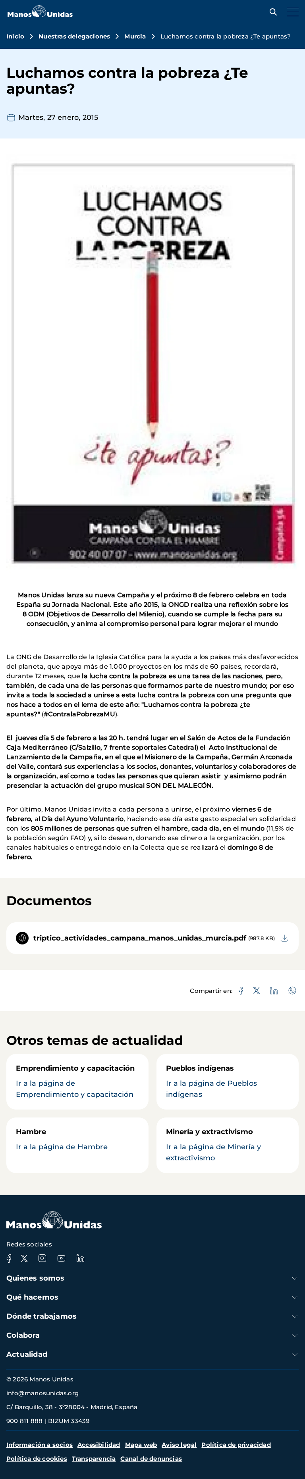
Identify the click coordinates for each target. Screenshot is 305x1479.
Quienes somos (35, 1278)
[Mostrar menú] (291, 12)
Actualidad (26, 1354)
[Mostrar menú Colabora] (295, 1335)
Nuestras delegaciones (74, 36)
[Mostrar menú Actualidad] (295, 1354)
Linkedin (80, 1258)
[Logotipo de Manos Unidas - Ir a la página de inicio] (40, 15)
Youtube (61, 1258)
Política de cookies (36, 1458)
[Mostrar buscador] (271, 12)
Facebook (8, 1258)
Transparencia (94, 1458)
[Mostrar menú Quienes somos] (295, 1278)
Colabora (23, 1335)
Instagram (42, 1258)
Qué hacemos (32, 1297)
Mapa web (141, 1444)
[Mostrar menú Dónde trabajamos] (295, 1316)
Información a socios (39, 1444)
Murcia (135, 36)
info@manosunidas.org (42, 1393)
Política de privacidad (235, 1444)
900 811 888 (24, 1421)
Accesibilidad (98, 1444)
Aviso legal (179, 1444)
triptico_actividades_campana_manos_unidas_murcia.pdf (139, 938)
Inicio (15, 36)
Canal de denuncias (151, 1458)
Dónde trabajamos (41, 1316)
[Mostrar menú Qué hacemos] (295, 1297)
